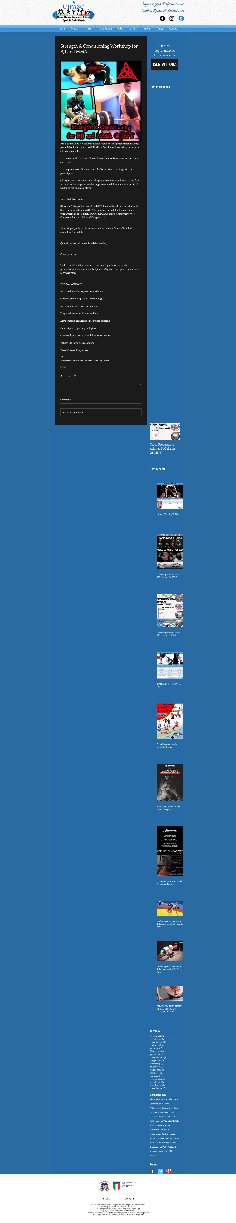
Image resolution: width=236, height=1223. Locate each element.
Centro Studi (155, 1103)
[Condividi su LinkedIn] (75, 375)
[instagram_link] (171, 18)
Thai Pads (154, 1147)
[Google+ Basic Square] (169, 1171)
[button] (165, 64)
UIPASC (163, 1147)
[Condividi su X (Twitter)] (68, 375)
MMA (106, 360)
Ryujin (152, 1138)
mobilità (169, 1151)
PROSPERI (164, 1129)
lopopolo (153, 1151)
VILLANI (172, 1147)
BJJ (101, 360)
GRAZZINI (169, 1112)
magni (162, 1151)
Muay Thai (154, 1129)
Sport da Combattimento (160, 1142)
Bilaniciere (173, 1099)
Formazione (65, 360)
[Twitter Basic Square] (160, 1171)
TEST (175, 1142)
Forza (95, 360)
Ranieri (173, 1134)
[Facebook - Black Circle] (162, 18)
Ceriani (165, 1103)
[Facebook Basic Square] (152, 1171)
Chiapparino (155, 1108)
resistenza (154, 1155)
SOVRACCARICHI (164, 1138)
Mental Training (163, 1125)
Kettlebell (170, 1116)
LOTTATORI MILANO (170, 1121)
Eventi (63, 366)
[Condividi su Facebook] (61, 375)
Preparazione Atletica (82, 360)
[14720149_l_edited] (181, 18)
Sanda (176, 1138)
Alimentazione (156, 1099)
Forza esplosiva (156, 1112)
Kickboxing (154, 1121)
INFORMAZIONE (157, 1116)
